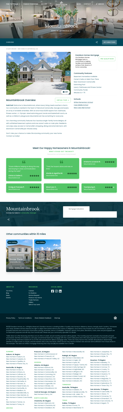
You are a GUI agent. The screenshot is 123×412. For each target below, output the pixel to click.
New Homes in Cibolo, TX (99, 394)
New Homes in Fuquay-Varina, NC (74, 365)
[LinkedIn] (60, 291)
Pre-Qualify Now (107, 59)
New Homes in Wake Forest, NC (74, 376)
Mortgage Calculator (76, 209)
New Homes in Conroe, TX (100, 367)
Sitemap (57, 318)
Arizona (9, 408)
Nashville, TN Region (70, 387)
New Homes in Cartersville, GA (28, 49)
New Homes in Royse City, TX (101, 354)
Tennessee (66, 385)
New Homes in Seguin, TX (99, 403)
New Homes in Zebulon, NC (72, 381)
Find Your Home (12, 4)
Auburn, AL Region (13, 354)
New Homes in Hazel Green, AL (17, 386)
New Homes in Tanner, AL (15, 402)
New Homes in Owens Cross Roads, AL (19, 398)
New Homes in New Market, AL (17, 395)
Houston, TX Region (98, 360)
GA (71, 31)
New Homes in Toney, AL (15, 404)
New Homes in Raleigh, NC (72, 374)
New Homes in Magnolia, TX (100, 378)
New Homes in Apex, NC (71, 362)
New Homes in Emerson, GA (44, 377)
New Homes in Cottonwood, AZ (45, 354)
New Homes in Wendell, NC (72, 378)
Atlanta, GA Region (41, 365)
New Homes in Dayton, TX (99, 372)
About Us (10, 287)
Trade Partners (34, 300)
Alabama (9, 352)
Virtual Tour (63, 100)
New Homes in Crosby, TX (99, 369)
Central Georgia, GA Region (45, 392)
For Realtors (32, 293)
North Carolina (41, 398)
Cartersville (64, 31)
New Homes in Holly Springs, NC (74, 367)
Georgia (37, 362)
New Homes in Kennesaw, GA (45, 381)
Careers (31, 291)
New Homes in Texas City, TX (101, 385)
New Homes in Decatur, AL (16, 377)
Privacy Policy (10, 318)
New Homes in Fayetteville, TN (17, 379)
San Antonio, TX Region (99, 389)
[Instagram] (56, 291)
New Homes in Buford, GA (43, 367)
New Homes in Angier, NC (71, 360)
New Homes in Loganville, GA (45, 383)
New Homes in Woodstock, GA (45, 388)
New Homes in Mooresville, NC (73, 352)
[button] (76, 208)
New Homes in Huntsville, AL (16, 388)
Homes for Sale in (21, 213)
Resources (33, 287)
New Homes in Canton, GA (44, 370)
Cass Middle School (81, 105)
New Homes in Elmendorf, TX (101, 398)
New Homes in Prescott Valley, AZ (46, 359)
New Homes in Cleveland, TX (100, 365)
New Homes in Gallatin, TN (72, 390)
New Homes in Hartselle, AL (16, 381)
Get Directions (109, 42)
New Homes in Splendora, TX (101, 383)
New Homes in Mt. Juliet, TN (72, 394)
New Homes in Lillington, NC (72, 372)
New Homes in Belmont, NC (44, 403)
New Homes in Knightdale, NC (73, 369)
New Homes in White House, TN (73, 397)
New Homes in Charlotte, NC (44, 405)
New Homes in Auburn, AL (15, 357)
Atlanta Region (11, 49)
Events (8, 298)
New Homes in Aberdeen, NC (73, 358)
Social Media (56, 287)
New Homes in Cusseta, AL (16, 359)
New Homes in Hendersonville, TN (74, 392)
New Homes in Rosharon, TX (100, 381)
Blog (79, 4)
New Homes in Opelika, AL (15, 361)
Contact (87, 4)
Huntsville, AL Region (14, 367)
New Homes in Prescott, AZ (44, 356)
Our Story (9, 291)
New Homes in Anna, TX (71, 405)
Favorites (113, 4)
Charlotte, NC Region (42, 401)
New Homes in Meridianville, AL (17, 393)
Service (101, 4)
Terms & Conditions (25, 318)
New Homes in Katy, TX (98, 376)
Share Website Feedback (43, 318)
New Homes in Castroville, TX (101, 392)
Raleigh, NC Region (69, 355)
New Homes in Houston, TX (100, 374)
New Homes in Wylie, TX (99, 356)
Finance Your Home (30, 4)
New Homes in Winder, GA (44, 386)
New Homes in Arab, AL (14, 370)
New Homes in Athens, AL (15, 372)
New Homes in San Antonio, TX (101, 401)
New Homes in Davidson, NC (44, 408)
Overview (10, 42)
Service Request (34, 295)
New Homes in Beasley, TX (100, 362)
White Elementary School (83, 102)
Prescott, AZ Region (42, 352)
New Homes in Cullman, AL (16, 374)
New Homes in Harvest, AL (15, 383)
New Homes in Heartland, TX (72, 408)
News (8, 295)
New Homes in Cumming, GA (44, 374)
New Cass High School (82, 108)
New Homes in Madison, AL (16, 390)
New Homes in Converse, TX (100, 396)
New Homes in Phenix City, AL (17, 364)
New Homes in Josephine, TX (101, 352)
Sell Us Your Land (34, 305)
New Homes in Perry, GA (43, 394)
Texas (64, 400)
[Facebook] (52, 291)
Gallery (44, 4)
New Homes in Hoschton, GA (44, 379)
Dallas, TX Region (69, 403)
